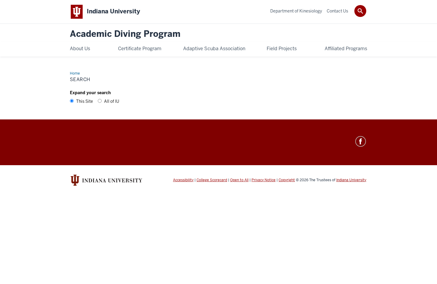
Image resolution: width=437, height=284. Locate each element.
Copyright (287, 180)
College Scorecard (212, 180)
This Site (84, 101)
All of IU (111, 101)
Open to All (239, 180)
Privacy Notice (263, 180)
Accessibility (183, 180)
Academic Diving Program (125, 34)
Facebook (360, 141)
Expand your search (90, 92)
